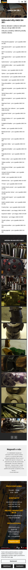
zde (12, 557)
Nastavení (13, 561)
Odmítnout (7, 566)
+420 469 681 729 (14, 506)
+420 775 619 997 (14, 518)
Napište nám (14, 541)
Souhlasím (19, 566)
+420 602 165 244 (14, 504)
